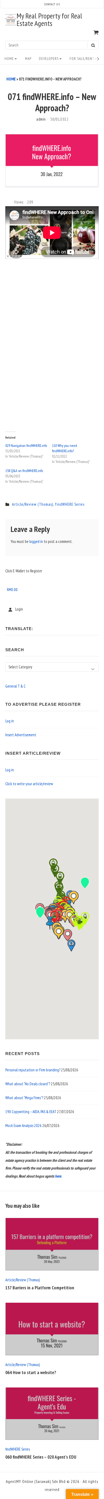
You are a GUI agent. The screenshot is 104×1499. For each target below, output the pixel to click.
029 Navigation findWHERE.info (26, 445)
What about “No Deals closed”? (27, 1083)
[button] (67, 935)
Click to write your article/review (29, 783)
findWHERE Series (70, 504)
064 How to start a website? (30, 1372)
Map (28, 58)
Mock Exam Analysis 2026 (23, 1125)
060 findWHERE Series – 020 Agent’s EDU (40, 1457)
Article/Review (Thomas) (32, 504)
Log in (9, 720)
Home (9, 58)
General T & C (15, 686)
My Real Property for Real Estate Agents (49, 19)
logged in (36, 541)
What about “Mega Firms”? (24, 1097)
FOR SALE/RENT (82, 58)
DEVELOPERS (49, 58)
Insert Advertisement (20, 734)
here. (58, 1176)
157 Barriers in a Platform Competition (39, 1288)
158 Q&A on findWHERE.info (24, 470)
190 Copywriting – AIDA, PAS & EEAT (30, 1111)
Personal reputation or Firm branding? (32, 1069)
